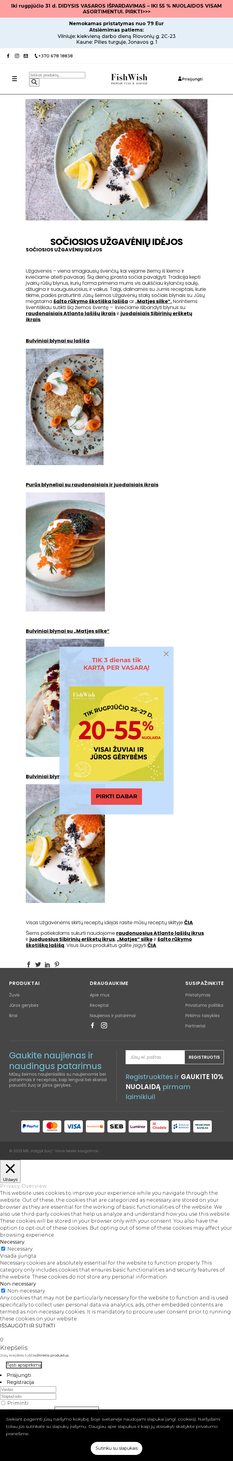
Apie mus (100, 995)
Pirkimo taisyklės (202, 1016)
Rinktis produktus (53, 1355)
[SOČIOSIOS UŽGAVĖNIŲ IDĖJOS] (116, 159)
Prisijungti (192, 79)
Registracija (20, 1382)
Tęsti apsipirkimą (24, 1365)
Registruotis (204, 1057)
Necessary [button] (12, 1242)
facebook (92, 1027)
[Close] (166, 654)
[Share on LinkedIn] (47, 964)
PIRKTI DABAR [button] (116, 796)
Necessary (19, 1249)
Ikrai (13, 1016)
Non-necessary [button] (18, 1284)
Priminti (18, 1403)
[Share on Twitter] (38, 964)
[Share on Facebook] (29, 964)
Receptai (99, 1005)
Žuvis (14, 995)
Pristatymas (198, 995)
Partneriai (195, 1026)
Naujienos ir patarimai (113, 1016)
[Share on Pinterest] (57, 964)
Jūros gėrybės (24, 1005)
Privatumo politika (204, 1005)
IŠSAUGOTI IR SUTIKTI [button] (27, 1326)
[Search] (34, 82)
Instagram (104, 1027)
